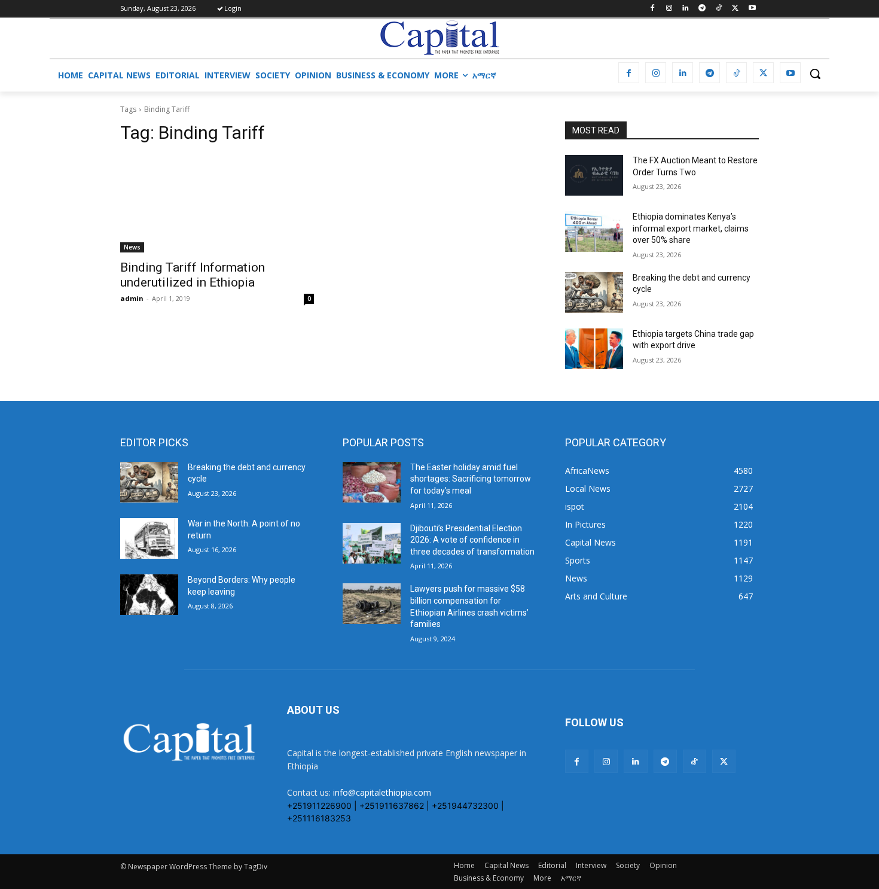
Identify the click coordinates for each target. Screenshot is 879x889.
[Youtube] (752, 9)
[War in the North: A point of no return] (149, 538)
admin (132, 298)
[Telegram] (702, 9)
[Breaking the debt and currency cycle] (594, 292)
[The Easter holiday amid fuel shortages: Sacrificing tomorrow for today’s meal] (372, 482)
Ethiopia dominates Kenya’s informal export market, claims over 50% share (691, 228)
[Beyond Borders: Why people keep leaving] (149, 594)
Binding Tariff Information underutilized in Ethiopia (192, 275)
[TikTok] (719, 9)
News (132, 247)
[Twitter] (735, 9)
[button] (815, 73)
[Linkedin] (685, 9)
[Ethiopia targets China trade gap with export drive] (594, 348)
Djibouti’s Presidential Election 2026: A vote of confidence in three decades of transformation (472, 539)
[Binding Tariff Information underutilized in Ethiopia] (217, 204)
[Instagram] (669, 9)
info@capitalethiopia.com (382, 792)
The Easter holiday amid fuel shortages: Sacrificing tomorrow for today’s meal (470, 478)
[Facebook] (652, 9)
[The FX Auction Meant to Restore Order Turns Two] (594, 175)
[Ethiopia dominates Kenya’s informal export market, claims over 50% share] (594, 231)
